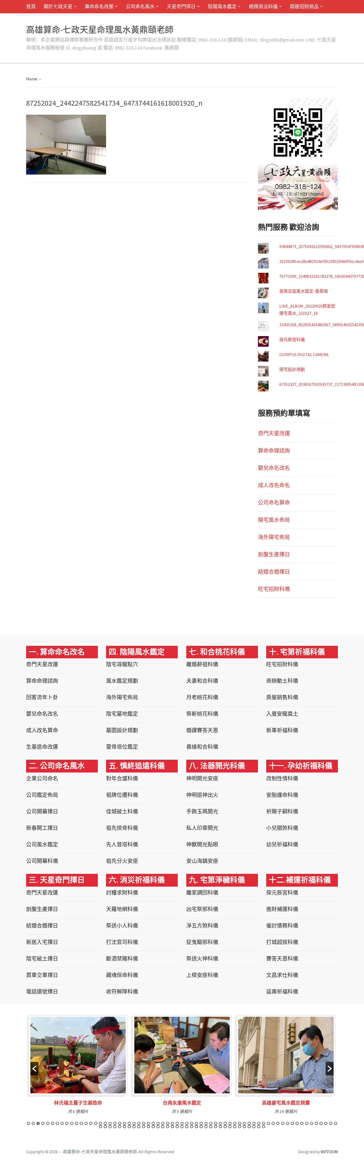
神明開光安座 (202, 778)
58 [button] (302, 1123)
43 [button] (230, 1123)
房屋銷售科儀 (282, 697)
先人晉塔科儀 (122, 844)
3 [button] (38, 1123)
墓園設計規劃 (122, 730)
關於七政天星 (58, 6)
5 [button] (47, 1123)
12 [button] (81, 1123)
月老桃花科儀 (202, 697)
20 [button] (119, 1123)
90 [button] (215, 1126)
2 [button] (33, 1123)
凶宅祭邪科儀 (202, 909)
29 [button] (162, 1123)
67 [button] (105, 1126)
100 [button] (263, 1126)
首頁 (31, 6)
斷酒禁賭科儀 (122, 958)
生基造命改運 (42, 746)
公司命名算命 (274, 502)
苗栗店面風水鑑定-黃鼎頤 (303, 291)
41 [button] (220, 1123)
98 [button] (254, 1126)
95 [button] (239, 1126)
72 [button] (129, 1126)
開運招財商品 (304, 6)
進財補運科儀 (282, 909)
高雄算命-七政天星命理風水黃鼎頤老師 (99, 29)
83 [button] (182, 1126)
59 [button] (306, 1123)
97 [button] (249, 1126)
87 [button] (201, 1126)
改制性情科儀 (282, 778)
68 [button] (110, 1126)
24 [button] (138, 1123)
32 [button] (177, 1123)
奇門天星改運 (274, 433)
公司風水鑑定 (42, 844)
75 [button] (143, 1126)
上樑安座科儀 (202, 975)
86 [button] (196, 1126)
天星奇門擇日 (181, 6)
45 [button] (239, 1123)
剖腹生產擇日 (274, 554)
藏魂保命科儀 (122, 975)
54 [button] (282, 1123)
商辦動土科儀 (282, 680)
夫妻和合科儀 (202, 680)
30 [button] (167, 1123)
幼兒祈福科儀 (282, 844)
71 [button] (124, 1126)
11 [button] (76, 1123)
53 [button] (278, 1123)
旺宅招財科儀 (274, 589)
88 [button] (206, 1126)
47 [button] (249, 1123)
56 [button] (292, 1123)
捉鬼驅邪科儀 (202, 942)
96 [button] (244, 1126)
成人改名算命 (42, 730)
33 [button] (182, 1123)
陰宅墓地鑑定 (122, 713)
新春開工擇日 (42, 828)
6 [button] (52, 1123)
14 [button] (90, 1123)
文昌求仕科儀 (282, 975)
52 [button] (273, 1123)
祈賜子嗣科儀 (282, 811)
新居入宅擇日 (42, 942)
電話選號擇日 (42, 991)
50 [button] (263, 1123)
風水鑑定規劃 (122, 680)
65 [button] (335, 1123)
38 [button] (206, 1123)
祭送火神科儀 (202, 958)
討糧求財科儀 (122, 892)
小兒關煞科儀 (282, 828)
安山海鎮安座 (202, 861)
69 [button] (114, 1126)
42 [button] (225, 1123)
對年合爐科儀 (122, 778)
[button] (34, 1068)
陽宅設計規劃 (292, 369)
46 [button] (244, 1123)
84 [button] (186, 1126)
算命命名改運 (99, 6)
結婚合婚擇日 (274, 571)
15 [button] (95, 1123)
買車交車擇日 (42, 975)
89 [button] (210, 1126)
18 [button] (110, 1123)
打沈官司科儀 (122, 942)
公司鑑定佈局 (42, 795)
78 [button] (158, 1126)
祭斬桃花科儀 (202, 713)
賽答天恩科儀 (282, 958)
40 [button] (215, 1123)
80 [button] (167, 1126)
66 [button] (100, 1126)
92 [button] (225, 1126)
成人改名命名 (274, 485)
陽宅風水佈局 (274, 519)
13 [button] (86, 1123)
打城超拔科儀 (282, 942)
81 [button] (172, 1126)
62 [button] (321, 1123)
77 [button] (153, 1126)
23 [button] (134, 1123)
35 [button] (191, 1123)
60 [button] (311, 1123)
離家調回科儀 (202, 892)
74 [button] (138, 1126)
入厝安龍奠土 (282, 713)
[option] (78, 1066)
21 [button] (124, 1123)
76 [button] (148, 1126)
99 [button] (258, 1126)
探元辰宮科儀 (292, 339)
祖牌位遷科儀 (122, 795)
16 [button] (100, 1123)
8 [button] (62, 1123)
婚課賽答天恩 (202, 730)
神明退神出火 (202, 795)
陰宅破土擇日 (42, 958)
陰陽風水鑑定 (222, 6)
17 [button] (105, 1123)
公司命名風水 (140, 6)
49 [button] (258, 1123)
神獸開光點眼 (202, 844)
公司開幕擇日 (42, 811)
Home (31, 78)
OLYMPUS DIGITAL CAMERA (304, 354)
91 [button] (220, 1126)
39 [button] (210, 1123)
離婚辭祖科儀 (202, 664)
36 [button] (196, 1123)
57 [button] (297, 1123)
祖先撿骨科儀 (122, 828)
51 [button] (268, 1123)
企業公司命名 (42, 778)
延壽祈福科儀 (282, 991)
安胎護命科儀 (282, 795)
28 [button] (158, 1123)
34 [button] (186, 1123)
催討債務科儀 (282, 925)
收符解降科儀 (122, 991)
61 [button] (316, 1123)
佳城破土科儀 (122, 811)
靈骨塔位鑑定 (122, 746)
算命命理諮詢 (274, 450)
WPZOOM (329, 1151)
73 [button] (134, 1126)
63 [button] (325, 1123)
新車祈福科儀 (282, 730)
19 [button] (114, 1123)
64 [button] (330, 1123)
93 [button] (230, 1126)
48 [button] (254, 1123)
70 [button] (119, 1126)
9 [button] (66, 1123)
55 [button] (287, 1123)
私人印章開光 (202, 828)
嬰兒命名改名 (274, 468)
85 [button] (191, 1126)
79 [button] (162, 1126)
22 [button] (129, 1123)
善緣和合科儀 (202, 746)
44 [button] (234, 1123)
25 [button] (143, 1123)
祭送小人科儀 (122, 925)
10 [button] (71, 1123)
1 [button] (28, 1123)
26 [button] (148, 1123)
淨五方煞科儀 (202, 925)
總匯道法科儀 (263, 6)
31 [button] (172, 1123)
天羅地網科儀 (122, 909)
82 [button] (177, 1126)
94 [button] (234, 1126)
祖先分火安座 (122, 861)
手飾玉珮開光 (202, 811)
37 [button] (201, 1123)
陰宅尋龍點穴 (122, 664)
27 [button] (153, 1123)
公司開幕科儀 (42, 861)
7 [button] (57, 1123)
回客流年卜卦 (42, 697)
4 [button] (43, 1123)
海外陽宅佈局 (274, 537)
